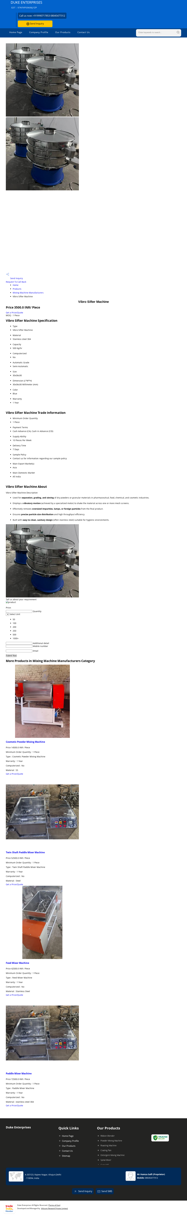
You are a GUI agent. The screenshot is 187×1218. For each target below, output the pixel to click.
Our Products (62, 32)
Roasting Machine (109, 1145)
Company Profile (38, 32)
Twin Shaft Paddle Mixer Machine (25, 852)
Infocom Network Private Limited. (54, 1208)
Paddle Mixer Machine (19, 1073)
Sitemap (66, 1155)
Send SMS (106, 1191)
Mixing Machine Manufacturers (28, 292)
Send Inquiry (36, 23)
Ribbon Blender (108, 1135)
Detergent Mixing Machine (113, 1155)
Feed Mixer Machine (17, 963)
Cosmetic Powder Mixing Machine (25, 741)
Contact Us (83, 32)
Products (17, 288)
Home (15, 285)
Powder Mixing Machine (111, 1140)
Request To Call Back (16, 281)
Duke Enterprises (26, 4)
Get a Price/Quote (14, 312)
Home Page (15, 32)
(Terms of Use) (54, 1205)
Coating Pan (106, 1150)
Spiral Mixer (106, 1160)
